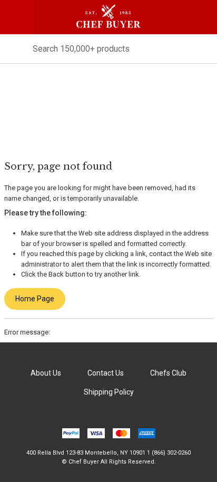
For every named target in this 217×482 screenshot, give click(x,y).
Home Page (34, 298)
